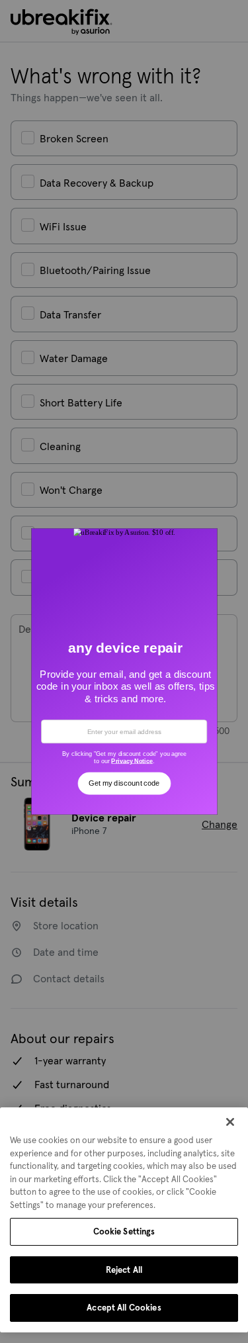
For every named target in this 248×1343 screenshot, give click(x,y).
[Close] (230, 1121)
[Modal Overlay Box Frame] (124, 671)
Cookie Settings (124, 1231)
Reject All (124, 1269)
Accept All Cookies (124, 1307)
